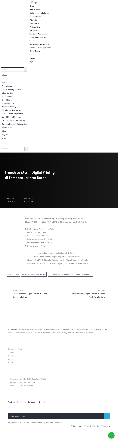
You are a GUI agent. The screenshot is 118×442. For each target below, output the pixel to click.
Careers (11, 359)
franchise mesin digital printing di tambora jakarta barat (70, 274)
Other (32, 54)
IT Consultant (34, 20)
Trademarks (12, 352)
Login (31, 62)
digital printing (13, 274)
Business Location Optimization (40, 48)
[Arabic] (96, 426)
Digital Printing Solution (39, 13)
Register (32, 58)
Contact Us (12, 356)
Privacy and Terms (15, 349)
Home (32, 6)
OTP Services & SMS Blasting (39, 44)
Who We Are (35, 10)
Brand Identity (34, 24)
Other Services (35, 16)
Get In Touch (35, 51)
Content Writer (10, 201)
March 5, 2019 (29, 201)
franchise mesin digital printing (33, 274)
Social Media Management (39, 41)
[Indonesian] (77, 426)
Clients (11, 363)
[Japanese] (106, 426)
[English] (87, 426)
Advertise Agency (35, 30)
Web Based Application (38, 34)
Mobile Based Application (38, 37)
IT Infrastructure (35, 27)
